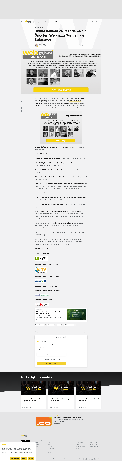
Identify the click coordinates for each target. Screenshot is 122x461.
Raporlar (37, 446)
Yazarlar (78, 440)
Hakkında (78, 438)
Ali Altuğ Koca (57, 423)
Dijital (49, 438)
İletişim (77, 448)
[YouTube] (85, 459)
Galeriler (37, 444)
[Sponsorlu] (76, 314)
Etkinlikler (55, 22)
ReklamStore (39, 105)
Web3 (49, 452)
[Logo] (27, 21)
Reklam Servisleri (39, 324)
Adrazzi (38, 319)
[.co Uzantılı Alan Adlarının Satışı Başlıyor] (44, 421)
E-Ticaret (50, 440)
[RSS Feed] (98, 459)
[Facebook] (95, 459)
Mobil (49, 444)
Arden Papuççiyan (26, 407)
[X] (79, 459)
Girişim (50, 442)
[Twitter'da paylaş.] (21, 108)
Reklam (77, 444)
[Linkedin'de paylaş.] (21, 111)
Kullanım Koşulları (94, 446)
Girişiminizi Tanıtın (80, 446)
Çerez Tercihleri (93, 442)
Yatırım (50, 450)
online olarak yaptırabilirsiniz (63, 223)
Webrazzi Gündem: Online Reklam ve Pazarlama (51, 147)
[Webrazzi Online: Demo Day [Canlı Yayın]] (61, 388)
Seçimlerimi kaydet (51, 363)
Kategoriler (39, 22)
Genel (58, 324)
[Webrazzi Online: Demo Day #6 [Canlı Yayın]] (88, 388)
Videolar (37, 442)
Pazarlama (50, 324)
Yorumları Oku (60, 337)
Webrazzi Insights (39, 440)
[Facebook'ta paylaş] (21, 105)
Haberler (37, 438)
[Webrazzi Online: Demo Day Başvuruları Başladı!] (33, 388)
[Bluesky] (92, 459)
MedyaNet (64, 103)
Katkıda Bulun (79, 442)
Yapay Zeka (51, 448)
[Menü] (21, 22)
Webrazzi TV (25, 396)
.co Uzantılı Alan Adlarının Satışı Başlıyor (67, 417)
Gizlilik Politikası (94, 444)
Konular (47, 22)
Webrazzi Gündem (69, 324)
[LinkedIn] (82, 459)
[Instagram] (89, 459)
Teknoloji (50, 446)
